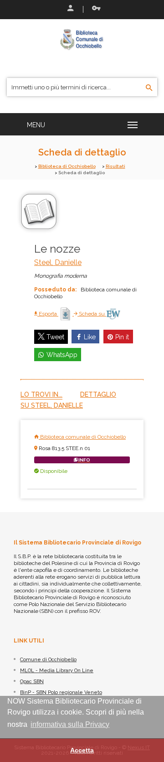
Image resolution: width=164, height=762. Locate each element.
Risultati (115, 166)
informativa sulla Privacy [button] (70, 724)
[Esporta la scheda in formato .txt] (66, 314)
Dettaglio (98, 394)
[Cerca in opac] (149, 88)
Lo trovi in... (41, 394)
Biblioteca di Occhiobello (67, 166)
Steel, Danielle (58, 262)
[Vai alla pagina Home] (82, 39)
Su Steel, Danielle (51, 405)
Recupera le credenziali (94, 9)
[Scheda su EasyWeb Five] (113, 314)
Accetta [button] (82, 750)
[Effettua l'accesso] (69, 9)
